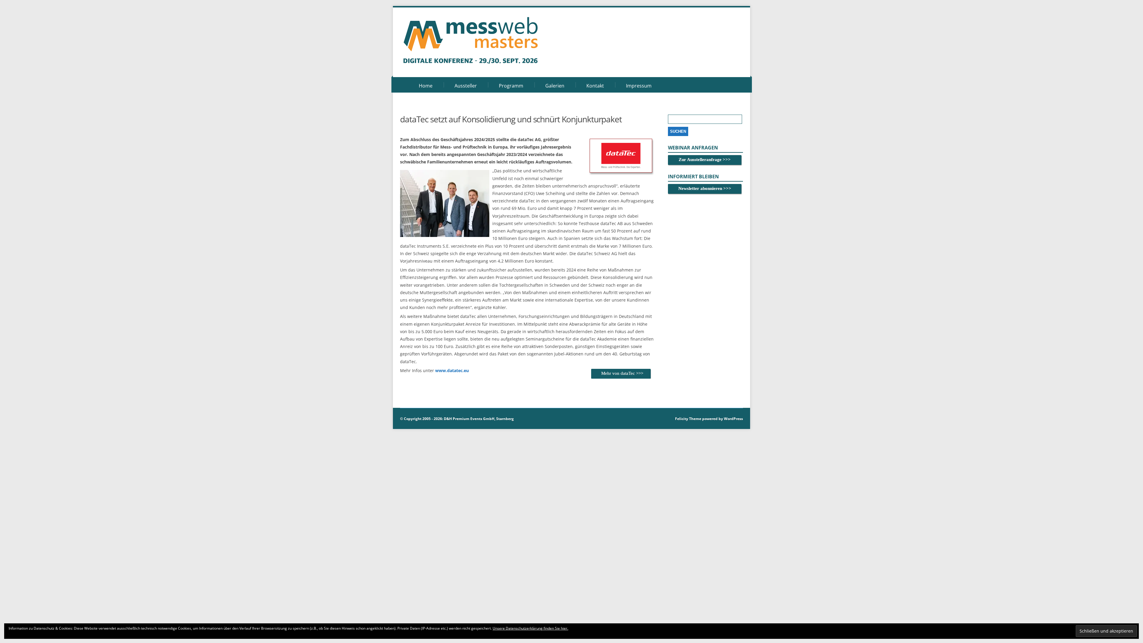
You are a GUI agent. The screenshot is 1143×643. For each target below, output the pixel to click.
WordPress (733, 418)
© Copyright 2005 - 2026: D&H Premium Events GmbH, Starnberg (457, 418)
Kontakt (595, 85)
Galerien (554, 85)
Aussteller (466, 85)
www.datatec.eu (452, 370)
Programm (511, 85)
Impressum (639, 85)
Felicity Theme (688, 418)
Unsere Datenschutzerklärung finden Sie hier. (530, 628)
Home (425, 85)
